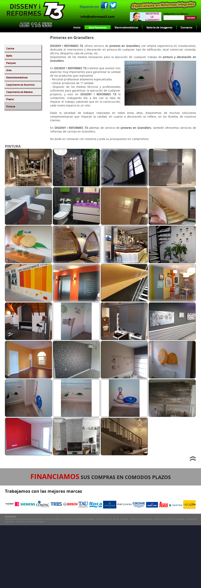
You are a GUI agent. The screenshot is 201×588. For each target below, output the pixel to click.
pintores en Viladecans (141, 519)
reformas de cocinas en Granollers (72, 131)
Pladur (10, 99)
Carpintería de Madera (19, 92)
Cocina (10, 48)
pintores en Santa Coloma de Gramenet (24, 519)
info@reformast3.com (97, 17)
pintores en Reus (53, 519)
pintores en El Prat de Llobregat (169, 519)
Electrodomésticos (126, 27)
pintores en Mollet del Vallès (30, 521)
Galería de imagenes (159, 27)
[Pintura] (28, 185)
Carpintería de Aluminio (20, 84)
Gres (9, 70)
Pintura (10, 106)
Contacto (186, 27)
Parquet (11, 63)
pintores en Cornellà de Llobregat (79, 519)
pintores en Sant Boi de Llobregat (112, 519)
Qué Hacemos (97, 27)
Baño (9, 55)
